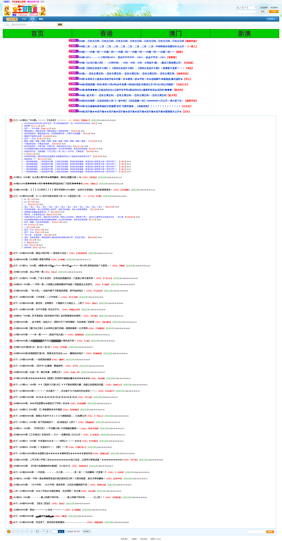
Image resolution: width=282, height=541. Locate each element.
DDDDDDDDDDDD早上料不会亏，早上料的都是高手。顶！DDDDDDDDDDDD (57, 123)
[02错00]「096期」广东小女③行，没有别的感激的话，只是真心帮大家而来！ (57, 278)
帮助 (42, 2)
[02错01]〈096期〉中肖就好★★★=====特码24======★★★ (50, 441)
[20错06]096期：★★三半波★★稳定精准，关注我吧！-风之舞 (50, 491)
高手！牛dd (29, 230)
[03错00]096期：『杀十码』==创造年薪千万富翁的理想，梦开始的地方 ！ (50, 291)
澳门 (175, 33)
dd (25, 199)
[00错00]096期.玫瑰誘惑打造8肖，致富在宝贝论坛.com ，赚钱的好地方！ (49, 353)
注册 (274, 11)
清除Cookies (156, 539)
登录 (263, 11)
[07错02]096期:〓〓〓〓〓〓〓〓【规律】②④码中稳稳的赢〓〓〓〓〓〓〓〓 (52, 378)
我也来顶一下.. (30, 159)
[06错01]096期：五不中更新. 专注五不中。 (41, 309)
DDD (26, 245)
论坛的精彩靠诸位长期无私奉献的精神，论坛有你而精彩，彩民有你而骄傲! (56, 149)
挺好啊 (27, 126)
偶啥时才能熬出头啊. (33, 136)
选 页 (61, 531)
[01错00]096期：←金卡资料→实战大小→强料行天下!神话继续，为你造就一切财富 (54, 322)
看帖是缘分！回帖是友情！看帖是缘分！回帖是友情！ (47, 131)
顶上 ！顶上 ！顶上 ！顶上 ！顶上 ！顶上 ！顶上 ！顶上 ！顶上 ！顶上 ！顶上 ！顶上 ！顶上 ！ (64, 207)
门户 (24, 19)
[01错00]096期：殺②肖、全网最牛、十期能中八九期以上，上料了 (52, 303)
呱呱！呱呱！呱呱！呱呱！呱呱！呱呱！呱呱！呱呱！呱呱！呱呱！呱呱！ (55, 141)
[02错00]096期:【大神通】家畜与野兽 (32, 259)
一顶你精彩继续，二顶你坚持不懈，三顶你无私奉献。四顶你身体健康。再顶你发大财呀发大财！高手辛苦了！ (71, 161)
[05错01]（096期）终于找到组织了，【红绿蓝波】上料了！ (49, 422)
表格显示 (86, 531)
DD (25, 224)
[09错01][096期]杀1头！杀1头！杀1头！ (33, 347)
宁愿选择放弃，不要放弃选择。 (37, 144)
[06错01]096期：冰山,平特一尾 (29, 272)
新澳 (244, 33)
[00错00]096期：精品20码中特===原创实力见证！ (44, 253)
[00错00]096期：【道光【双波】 (35, 503)
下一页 (45, 531)
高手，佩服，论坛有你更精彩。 (37, 222)
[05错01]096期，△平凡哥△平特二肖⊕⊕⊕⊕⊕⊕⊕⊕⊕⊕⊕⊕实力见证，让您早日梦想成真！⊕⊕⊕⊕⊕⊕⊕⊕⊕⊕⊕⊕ (68, 460)
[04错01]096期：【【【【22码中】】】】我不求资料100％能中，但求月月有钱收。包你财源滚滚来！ (63, 190)
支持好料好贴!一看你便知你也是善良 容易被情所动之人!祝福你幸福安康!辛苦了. (58, 156)
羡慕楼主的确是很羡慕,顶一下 (36, 212)
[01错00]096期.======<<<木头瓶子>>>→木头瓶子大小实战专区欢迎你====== (59, 391)
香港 (106, 33)
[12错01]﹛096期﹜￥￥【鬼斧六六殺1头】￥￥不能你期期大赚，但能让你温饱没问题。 (62, 384)
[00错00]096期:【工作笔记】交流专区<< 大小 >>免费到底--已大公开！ (48, 434)
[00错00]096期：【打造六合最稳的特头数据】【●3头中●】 (42, 466)
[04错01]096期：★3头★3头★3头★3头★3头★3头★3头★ (48, 397)
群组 (41, 19)
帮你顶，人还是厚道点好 (34, 214)
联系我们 (124, 539)
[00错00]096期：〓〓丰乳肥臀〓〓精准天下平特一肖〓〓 (41, 403)
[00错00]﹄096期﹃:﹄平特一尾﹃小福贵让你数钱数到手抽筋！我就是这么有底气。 (54, 284)
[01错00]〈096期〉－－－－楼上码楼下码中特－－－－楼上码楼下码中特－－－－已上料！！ (59, 497)
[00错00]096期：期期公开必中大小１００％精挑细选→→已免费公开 (53, 416)
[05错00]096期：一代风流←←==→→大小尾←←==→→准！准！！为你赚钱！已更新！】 (63, 472)
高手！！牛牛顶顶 (32, 128)
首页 (37, 33)
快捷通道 (271, 19)
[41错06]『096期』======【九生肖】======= (43, 120)
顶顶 (26, 240)
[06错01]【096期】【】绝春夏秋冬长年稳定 (41, 410)
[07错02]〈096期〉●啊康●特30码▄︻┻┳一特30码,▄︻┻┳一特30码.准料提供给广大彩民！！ (66, 265)
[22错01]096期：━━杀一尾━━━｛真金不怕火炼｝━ (40, 334)
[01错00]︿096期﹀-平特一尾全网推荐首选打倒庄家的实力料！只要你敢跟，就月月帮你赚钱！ (59, 478)
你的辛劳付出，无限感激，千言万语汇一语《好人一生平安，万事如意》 (54, 151)
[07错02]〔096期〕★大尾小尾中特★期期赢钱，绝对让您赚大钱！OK (48, 177)
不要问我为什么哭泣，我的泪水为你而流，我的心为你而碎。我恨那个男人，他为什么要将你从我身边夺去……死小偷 (74, 217)
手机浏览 (143, 539)
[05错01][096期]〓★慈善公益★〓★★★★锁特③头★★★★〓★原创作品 (56, 453)
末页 (37, 531)
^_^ (25, 204)
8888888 (27, 247)
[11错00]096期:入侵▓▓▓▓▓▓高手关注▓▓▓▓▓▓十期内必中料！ (45, 341)
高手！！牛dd (30, 138)
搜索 (60, 24)
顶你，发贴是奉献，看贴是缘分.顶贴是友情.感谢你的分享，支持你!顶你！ (55, 237)
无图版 (134, 539)
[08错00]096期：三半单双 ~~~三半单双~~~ (40, 297)
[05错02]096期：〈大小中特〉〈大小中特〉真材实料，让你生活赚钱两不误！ (51, 484)
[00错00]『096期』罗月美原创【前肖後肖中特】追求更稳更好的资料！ (48, 316)
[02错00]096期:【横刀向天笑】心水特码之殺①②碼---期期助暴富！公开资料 (51, 328)
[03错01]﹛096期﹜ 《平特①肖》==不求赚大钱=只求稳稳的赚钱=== (47, 428)
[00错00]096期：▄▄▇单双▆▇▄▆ (37, 516)
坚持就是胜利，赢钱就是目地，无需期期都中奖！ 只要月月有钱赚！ (53, 133)
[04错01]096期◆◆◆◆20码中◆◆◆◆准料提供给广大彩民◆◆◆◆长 (48, 183)
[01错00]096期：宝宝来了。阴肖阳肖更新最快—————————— (53, 522)
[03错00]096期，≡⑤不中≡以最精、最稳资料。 (42, 366)
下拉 (255, 7)
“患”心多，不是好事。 (33, 235)
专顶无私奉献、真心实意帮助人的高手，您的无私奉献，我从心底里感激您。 (56, 209)
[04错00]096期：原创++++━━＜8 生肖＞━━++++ (39, 510)
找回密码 (274, 7)
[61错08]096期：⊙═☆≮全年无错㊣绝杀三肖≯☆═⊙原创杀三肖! (50, 196)
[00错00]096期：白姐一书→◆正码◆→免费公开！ (38, 372)
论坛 (33, 19)
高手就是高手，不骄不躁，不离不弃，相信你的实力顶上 (48, 146)
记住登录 (264, 7)
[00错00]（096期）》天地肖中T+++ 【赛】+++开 (44, 447)
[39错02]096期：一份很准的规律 (35, 359)
